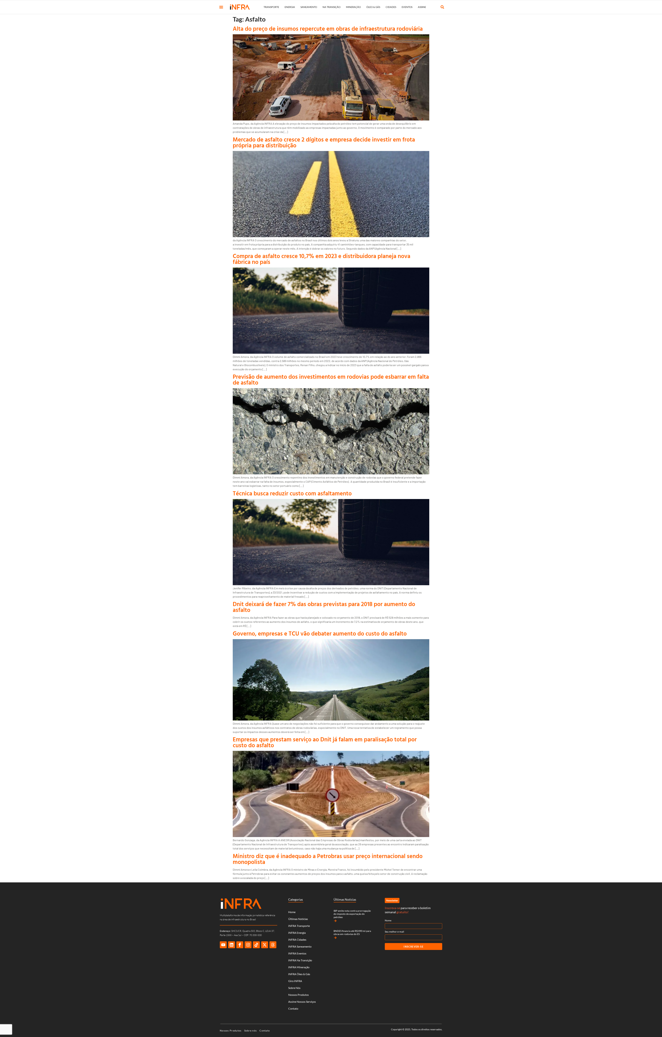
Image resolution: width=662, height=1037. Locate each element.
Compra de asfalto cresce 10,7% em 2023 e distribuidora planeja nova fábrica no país (321, 258)
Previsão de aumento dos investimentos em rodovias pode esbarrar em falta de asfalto (331, 379)
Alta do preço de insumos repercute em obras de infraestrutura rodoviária (328, 28)
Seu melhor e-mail (394, 931)
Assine (422, 7)
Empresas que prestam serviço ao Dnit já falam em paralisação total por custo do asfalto (325, 742)
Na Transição (331, 7)
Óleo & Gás (373, 7)
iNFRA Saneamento (300, 946)
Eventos (407, 7)
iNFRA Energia (297, 932)
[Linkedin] (231, 944)
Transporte (271, 7)
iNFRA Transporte (299, 925)
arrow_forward (335, 921)
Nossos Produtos (298, 994)
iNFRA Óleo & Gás (299, 974)
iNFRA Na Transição (300, 960)
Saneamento (308, 7)
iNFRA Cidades (297, 939)
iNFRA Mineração (298, 967)
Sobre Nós (294, 987)
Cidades (391, 7)
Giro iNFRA (295, 981)
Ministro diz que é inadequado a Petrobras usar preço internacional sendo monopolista (328, 859)
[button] (221, 7)
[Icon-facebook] (239, 944)
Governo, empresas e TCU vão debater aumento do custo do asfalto (320, 633)
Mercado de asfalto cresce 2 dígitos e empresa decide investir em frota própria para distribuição (324, 142)
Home (291, 912)
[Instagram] (248, 944)
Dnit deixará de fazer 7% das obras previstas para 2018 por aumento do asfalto (324, 607)
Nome (388, 920)
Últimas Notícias (298, 918)
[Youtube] (223, 944)
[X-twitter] (264, 944)
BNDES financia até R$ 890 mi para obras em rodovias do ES (352, 932)
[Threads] (272, 944)
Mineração (353, 7)
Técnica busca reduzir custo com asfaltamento (292, 493)
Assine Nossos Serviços (302, 1001)
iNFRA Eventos (297, 953)
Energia (290, 7)
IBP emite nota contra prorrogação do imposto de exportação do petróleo (352, 913)
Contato (293, 1008)
